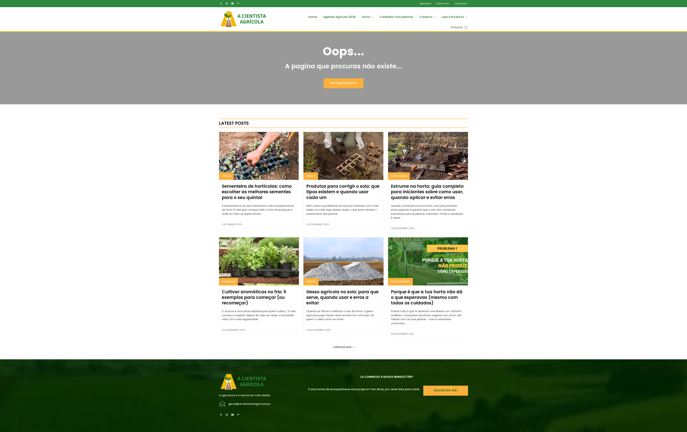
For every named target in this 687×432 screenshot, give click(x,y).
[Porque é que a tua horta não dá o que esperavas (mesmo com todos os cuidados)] (428, 261)
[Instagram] (227, 4)
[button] (459, 27)
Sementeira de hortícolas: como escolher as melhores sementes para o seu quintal (257, 191)
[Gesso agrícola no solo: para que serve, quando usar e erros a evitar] (343, 261)
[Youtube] (232, 4)
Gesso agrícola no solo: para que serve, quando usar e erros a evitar (342, 297)
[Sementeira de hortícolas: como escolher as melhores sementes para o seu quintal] (259, 156)
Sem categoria (399, 176)
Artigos (226, 176)
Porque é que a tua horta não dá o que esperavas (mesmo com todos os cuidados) (426, 297)
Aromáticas (228, 281)
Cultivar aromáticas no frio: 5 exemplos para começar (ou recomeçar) (254, 297)
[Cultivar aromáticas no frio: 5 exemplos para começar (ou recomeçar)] (259, 261)
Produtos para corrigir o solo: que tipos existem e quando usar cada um (342, 191)
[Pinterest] (238, 4)
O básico (311, 281)
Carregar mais (342, 347)
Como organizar (400, 281)
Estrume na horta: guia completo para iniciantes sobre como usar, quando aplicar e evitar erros (427, 191)
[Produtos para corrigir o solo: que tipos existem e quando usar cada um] (343, 156)
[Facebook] (221, 4)
